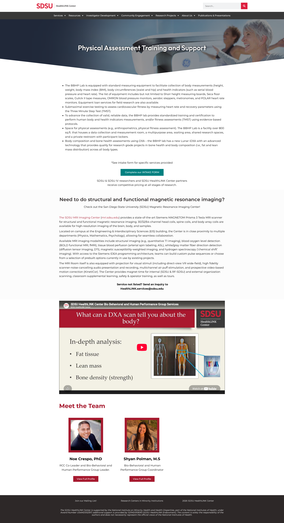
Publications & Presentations (214, 15)
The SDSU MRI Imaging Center (79, 217)
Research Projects (166, 15)
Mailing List (90, 500)
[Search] (244, 6)
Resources (74, 15)
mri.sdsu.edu (110, 217)
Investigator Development (101, 15)
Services (58, 15)
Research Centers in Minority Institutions (142, 500)
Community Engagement (135, 15)
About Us (187, 15)
